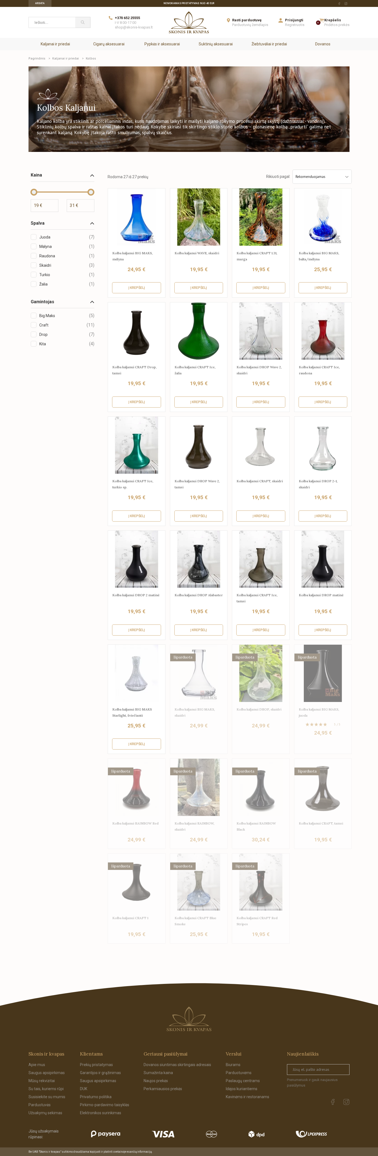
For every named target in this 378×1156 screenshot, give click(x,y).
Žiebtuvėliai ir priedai (269, 44)
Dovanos (322, 44)
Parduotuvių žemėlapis (250, 25)
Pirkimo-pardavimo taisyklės (104, 1105)
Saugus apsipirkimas (47, 1073)
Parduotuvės (40, 1105)
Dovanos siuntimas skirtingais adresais (177, 1064)
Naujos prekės (156, 1081)
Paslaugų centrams (243, 1081)
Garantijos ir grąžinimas (100, 1073)
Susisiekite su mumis (47, 1097)
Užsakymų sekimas (45, 1113)
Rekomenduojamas (310, 176)
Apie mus (37, 1064)
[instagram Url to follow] (345, 4)
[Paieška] (82, 22)
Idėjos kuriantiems (241, 1089)
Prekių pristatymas (96, 1064)
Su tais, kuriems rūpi (46, 1089)
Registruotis (294, 25)
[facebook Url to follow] (339, 4)
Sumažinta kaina (158, 1073)
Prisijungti (294, 20)
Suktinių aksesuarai (216, 44)
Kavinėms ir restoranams (247, 1097)
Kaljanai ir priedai (55, 44)
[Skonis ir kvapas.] (189, 1019)
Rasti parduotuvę (247, 20)
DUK (83, 1089)
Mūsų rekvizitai (42, 1081)
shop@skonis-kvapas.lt (134, 27)
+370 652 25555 (127, 18)
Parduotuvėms (239, 1073)
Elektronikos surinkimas (100, 1113)
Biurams (233, 1064)
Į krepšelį (136, 288)
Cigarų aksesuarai (109, 44)
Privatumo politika (96, 1097)
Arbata (40, 3)
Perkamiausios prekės (163, 1089)
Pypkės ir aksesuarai (162, 44)
